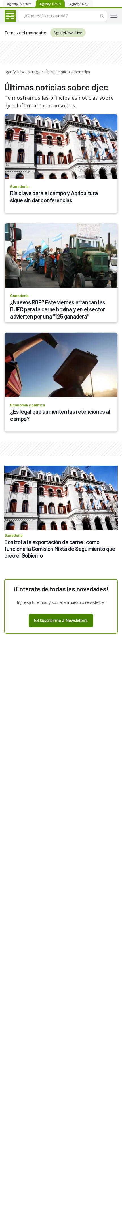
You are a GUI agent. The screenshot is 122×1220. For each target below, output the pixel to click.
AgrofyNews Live (68, 32)
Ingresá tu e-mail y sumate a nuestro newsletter (61, 602)
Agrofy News (15, 71)
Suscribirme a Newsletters (64, 620)
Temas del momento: (25, 32)
